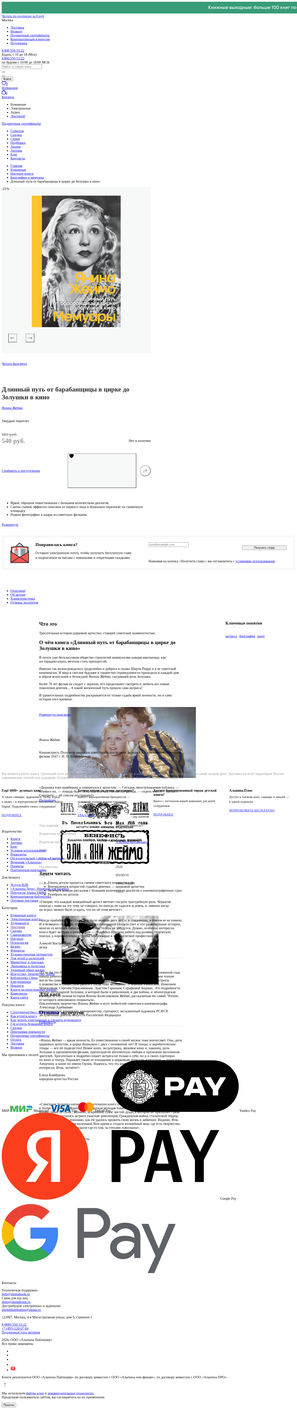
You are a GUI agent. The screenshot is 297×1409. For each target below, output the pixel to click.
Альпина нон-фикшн (131, 842)
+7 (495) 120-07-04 (15, 1328)
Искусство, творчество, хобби (32, 974)
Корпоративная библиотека (30, 896)
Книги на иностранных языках (33, 989)
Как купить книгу (23, 1016)
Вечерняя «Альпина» (26, 862)
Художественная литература (31, 954)
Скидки (16, 135)
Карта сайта (19, 997)
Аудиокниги (19, 923)
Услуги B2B (19, 885)
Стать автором (29, 1332)
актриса (231, 636)
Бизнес (15, 946)
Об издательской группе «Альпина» (37, 858)
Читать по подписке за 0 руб (23, 16)
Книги (15, 839)
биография (247, 636)
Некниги (17, 986)
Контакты (17, 158)
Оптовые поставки (24, 900)
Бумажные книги (23, 915)
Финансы (17, 950)
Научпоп (16, 939)
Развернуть (10, 524)
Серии (15, 139)
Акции (15, 146)
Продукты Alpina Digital (28, 892)
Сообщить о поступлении (21, 471)
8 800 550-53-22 (13, 50)
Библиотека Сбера (24, 978)
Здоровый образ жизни (27, 970)
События (17, 131)
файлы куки (35, 1393)
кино (261, 636)
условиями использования (255, 561)
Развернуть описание (55, 714)
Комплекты (18, 993)
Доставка (17, 27)
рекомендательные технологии (70, 1393)
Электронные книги (25, 919)
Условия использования (28, 850)
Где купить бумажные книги (31, 1024)
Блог (13, 154)
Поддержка (18, 43)
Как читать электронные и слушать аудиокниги (45, 1020)
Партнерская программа (28, 870)
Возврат (16, 31)
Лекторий (17, 116)
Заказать (86, 815)
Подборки (17, 143)
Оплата (15, 1039)
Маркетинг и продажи (27, 962)
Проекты (17, 866)
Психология (19, 942)
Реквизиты (18, 854)
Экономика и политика (27, 966)
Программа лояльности (27, 1032)
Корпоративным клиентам (30, 39)
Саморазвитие (21, 935)
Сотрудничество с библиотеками (34, 1012)
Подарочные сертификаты (30, 35)
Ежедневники (20, 982)
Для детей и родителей (27, 958)
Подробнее (12, 815)
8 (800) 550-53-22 (14, 1324)
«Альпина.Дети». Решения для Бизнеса (39, 889)
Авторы (16, 150)
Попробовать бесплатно (252, 810)
